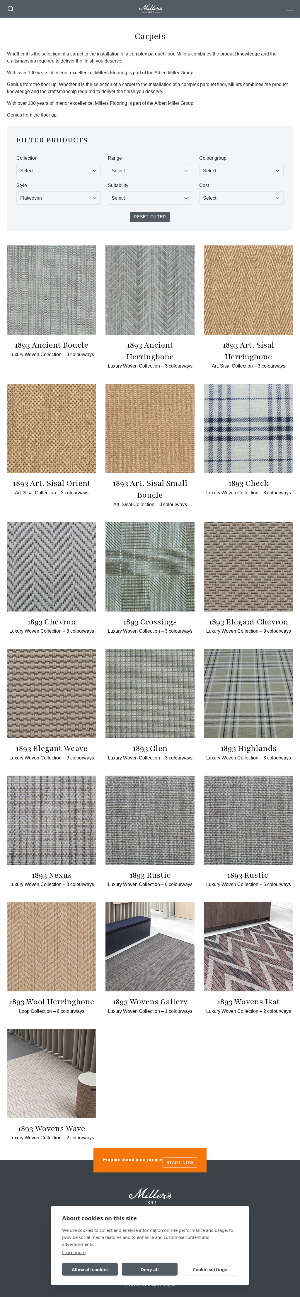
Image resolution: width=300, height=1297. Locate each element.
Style (21, 185)
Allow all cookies (90, 1269)
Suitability (118, 185)
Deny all (150, 1269)
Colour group (212, 158)
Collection (27, 158)
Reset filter (150, 216)
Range (115, 158)
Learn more (74, 1252)
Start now (179, 1162)
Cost (204, 185)
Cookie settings (210, 1269)
